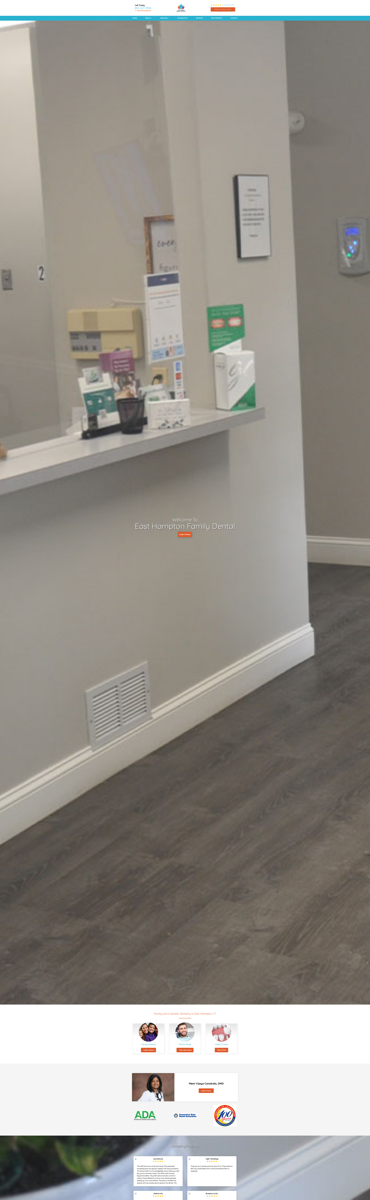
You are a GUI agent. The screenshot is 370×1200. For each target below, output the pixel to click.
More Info (221, 1050)
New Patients (216, 18)
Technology (182, 18)
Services (163, 18)
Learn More (185, 534)
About (148, 18)
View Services (185, 1050)
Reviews (199, 18)
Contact (234, 18)
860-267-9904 (143, 8)
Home (134, 18)
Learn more (148, 1050)
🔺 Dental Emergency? (143, 10)
